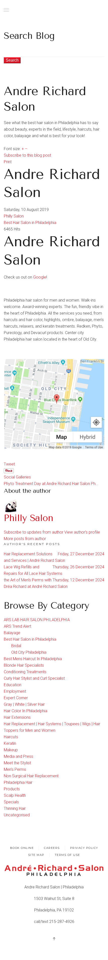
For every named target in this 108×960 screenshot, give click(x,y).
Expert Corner (16, 697)
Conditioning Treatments (25, 671)
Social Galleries (17, 477)
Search (12, 60)
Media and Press (18, 756)
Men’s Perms (15, 769)
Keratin (10, 743)
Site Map (36, 855)
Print (8, 161)
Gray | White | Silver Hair (24, 704)
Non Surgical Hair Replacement (31, 776)
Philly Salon (14, 216)
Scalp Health (15, 795)
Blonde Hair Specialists (24, 665)
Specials (11, 802)
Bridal (16, 645)
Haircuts (11, 737)
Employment (15, 691)
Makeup (11, 750)
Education (12, 684)
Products (12, 789)
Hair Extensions (17, 717)
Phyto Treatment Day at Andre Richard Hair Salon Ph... (51, 483)
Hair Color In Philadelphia (25, 710)
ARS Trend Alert (17, 626)
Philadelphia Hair (18, 782)
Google (39, 277)
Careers (52, 848)
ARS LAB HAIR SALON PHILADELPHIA (37, 619)
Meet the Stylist (17, 763)
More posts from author (25, 538)
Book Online (22, 848)
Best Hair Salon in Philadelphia (30, 222)
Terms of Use (67, 855)
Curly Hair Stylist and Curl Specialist (34, 678)
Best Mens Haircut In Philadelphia (33, 658)
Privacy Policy (84, 848)
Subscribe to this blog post (27, 155)
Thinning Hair (15, 808)
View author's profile (82, 532)
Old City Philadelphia (28, 652)
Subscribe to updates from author (33, 532)
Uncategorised (17, 815)
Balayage (12, 632)
